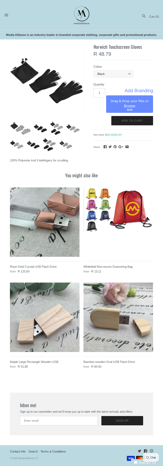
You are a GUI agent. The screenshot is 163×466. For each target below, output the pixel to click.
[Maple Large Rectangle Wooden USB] (45, 317)
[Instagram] (151, 451)
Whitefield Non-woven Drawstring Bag (108, 266)
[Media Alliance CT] (81, 15)
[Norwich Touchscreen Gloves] (46, 80)
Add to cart (132, 120)
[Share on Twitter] (110, 146)
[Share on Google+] (120, 146)
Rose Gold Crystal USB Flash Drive (33, 266)
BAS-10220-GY (113, 134)
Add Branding (139, 90)
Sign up (122, 420)
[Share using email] (127, 146)
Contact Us (146, 462)
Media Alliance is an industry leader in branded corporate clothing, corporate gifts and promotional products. (81, 34)
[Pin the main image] (115, 146)
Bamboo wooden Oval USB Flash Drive (109, 361)
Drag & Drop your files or (130, 103)
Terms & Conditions (53, 451)
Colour (97, 66)
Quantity (98, 84)
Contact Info (18, 451)
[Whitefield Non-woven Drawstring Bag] (118, 222)
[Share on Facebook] (105, 146)
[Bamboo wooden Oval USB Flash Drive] (118, 317)
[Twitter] (139, 451)
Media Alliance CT (28, 458)
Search (33, 451)
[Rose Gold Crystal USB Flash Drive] (45, 222)
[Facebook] (145, 451)
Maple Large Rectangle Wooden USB (34, 361)
